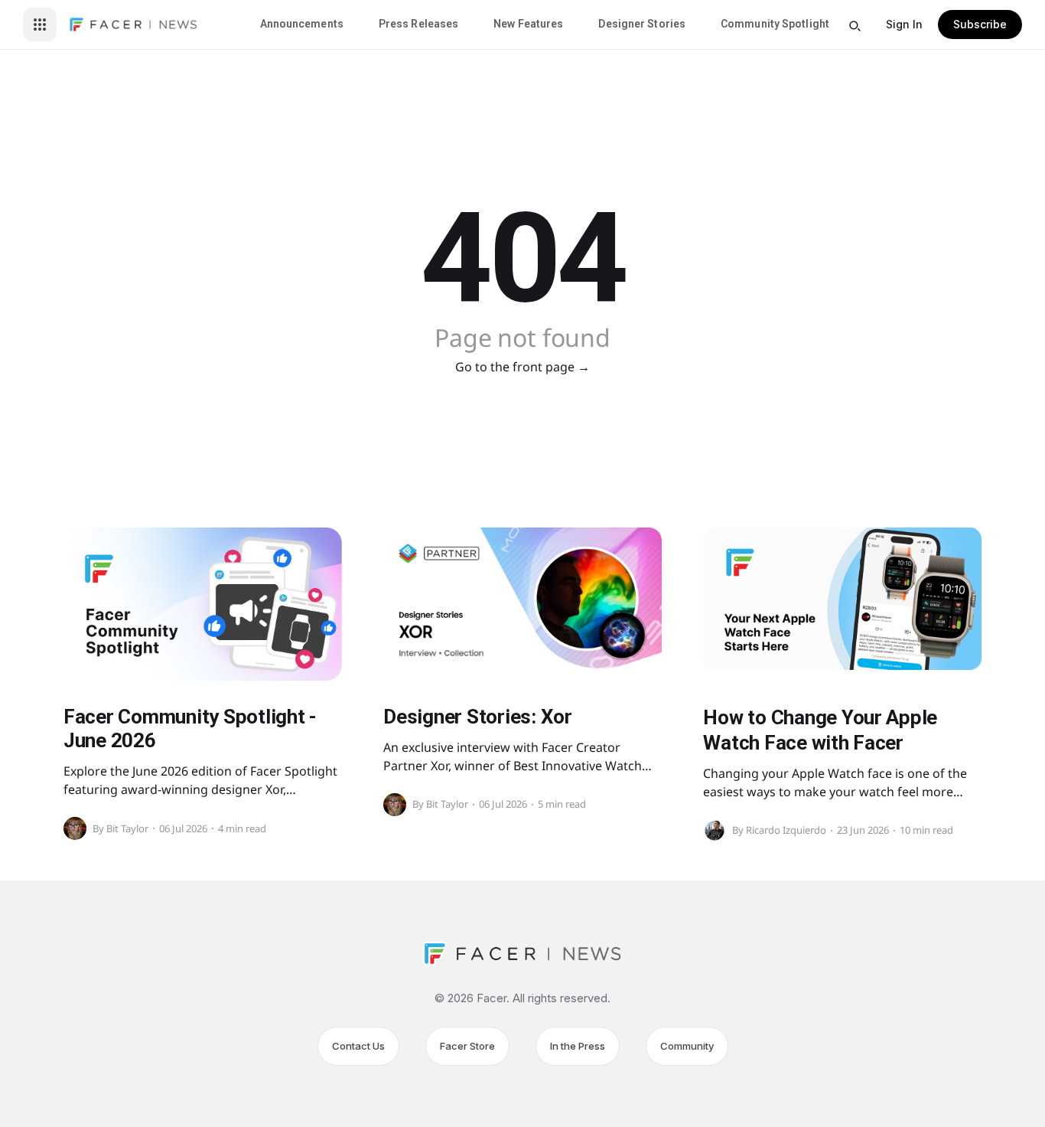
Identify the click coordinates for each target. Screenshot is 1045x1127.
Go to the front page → (522, 366)
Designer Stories (641, 24)
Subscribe (980, 24)
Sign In (904, 24)
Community (687, 1046)
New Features (528, 24)
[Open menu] (40, 24)
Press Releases (418, 24)
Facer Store (467, 1046)
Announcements (301, 24)
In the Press (577, 1046)
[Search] (854, 26)
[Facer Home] (133, 24)
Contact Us (358, 1046)
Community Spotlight (775, 24)
